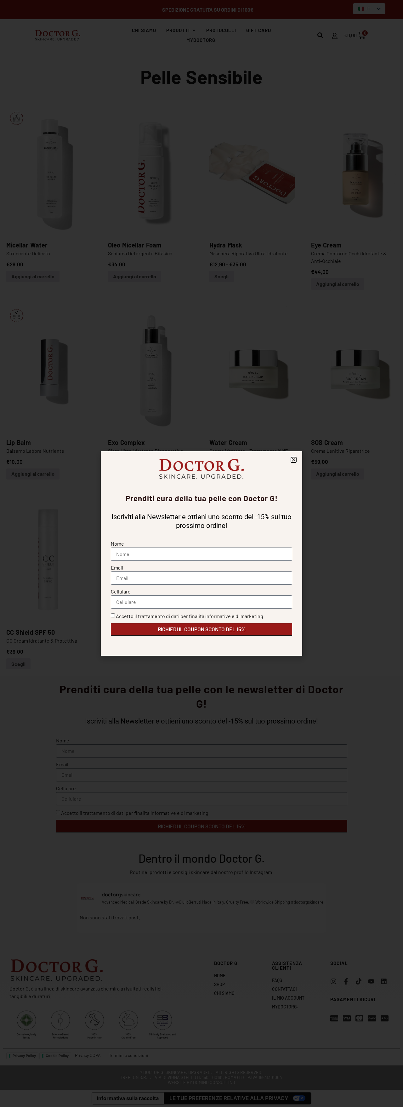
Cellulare (121, 591)
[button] (293, 459)
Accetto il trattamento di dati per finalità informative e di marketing (189, 616)
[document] (201, 553)
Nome (117, 544)
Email (117, 568)
